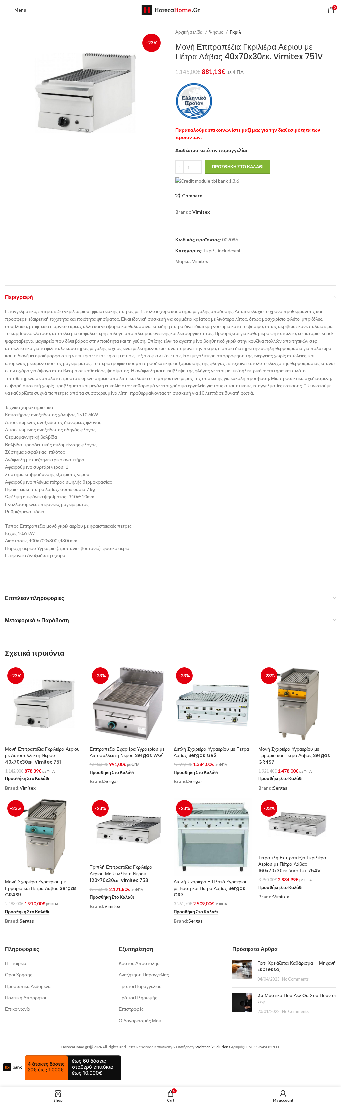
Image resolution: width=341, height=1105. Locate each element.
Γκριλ (235, 32)
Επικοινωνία (17, 1009)
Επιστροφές (131, 1009)
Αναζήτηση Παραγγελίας (144, 974)
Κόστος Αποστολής (139, 963)
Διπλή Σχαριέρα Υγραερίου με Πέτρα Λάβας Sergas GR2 (211, 752)
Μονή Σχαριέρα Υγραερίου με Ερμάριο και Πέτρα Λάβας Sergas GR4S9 (41, 888)
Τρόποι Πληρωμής (138, 997)
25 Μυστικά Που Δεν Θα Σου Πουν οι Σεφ (296, 998)
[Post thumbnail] (242, 971)
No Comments (295, 979)
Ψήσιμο (216, 32)
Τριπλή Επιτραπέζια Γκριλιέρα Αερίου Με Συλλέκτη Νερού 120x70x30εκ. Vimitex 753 (121, 873)
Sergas (111, 781)
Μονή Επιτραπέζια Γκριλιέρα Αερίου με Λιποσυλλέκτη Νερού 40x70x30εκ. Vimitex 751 (42, 755)
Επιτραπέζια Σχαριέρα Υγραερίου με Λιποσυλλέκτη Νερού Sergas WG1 (127, 752)
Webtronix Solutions (212, 1047)
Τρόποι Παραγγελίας (140, 986)
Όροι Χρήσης (18, 974)
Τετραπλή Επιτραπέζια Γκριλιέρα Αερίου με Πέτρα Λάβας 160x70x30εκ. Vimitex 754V (292, 864)
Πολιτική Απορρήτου (26, 997)
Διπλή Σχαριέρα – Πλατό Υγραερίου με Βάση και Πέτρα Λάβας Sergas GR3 (211, 888)
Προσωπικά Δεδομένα (28, 986)
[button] (27, 778)
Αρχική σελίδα (189, 32)
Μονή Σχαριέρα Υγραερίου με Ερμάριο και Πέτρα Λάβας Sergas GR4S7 (294, 755)
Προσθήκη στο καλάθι (238, 166)
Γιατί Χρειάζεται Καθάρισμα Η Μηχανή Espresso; (296, 966)
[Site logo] (170, 9)
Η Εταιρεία (15, 963)
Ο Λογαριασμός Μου (140, 1020)
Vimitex (201, 212)
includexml (229, 250)
